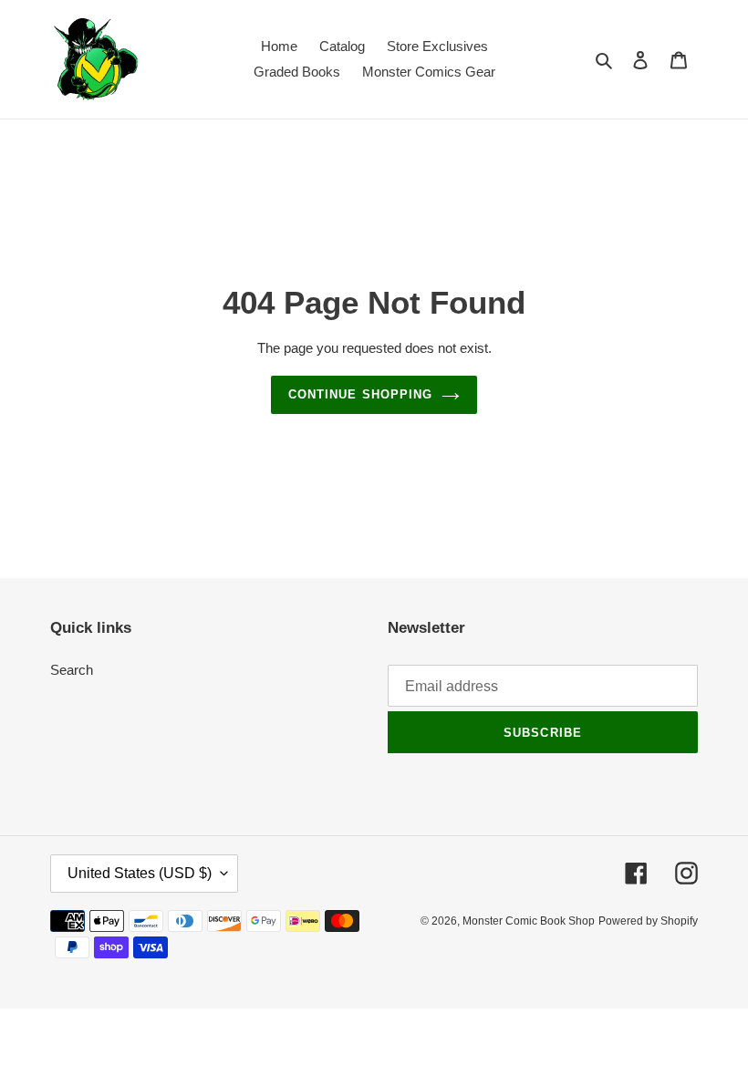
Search (71, 670)
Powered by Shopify (648, 921)
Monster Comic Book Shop (528, 921)
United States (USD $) (140, 873)
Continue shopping (360, 394)
